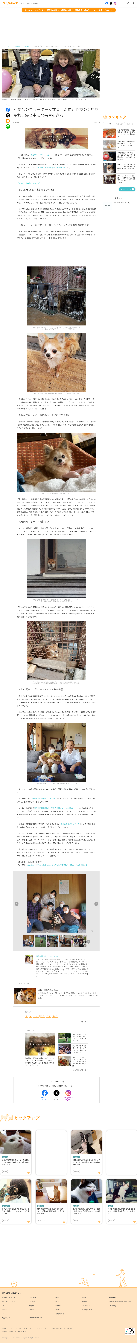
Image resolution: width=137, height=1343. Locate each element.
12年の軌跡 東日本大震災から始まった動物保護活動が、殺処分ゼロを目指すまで (57, 865)
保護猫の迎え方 (67, 10)
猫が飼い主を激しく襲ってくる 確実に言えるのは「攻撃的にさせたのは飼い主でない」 (86, 1211)
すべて (108, 124)
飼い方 (86, 10)
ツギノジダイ (86, 1306)
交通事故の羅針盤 (87, 1310)
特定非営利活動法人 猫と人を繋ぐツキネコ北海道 (54, 808)
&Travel (12, 1301)
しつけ (94, 10)
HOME (8, 46)
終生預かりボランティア (70, 824)
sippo (57, 1297)
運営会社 (4, 1332)
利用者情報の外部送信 (58, 1328)
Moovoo (4, 1310)
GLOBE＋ (58, 1301)
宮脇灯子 (40, 1206)
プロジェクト (40, 10)
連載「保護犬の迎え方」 (48, 989)
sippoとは (29, 10)
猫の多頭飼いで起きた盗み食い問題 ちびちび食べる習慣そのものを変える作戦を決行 (51, 1211)
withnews (5, 1314)
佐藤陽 (110, 1206)
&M (3, 1301)
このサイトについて (8, 1328)
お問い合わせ (22, 1332)
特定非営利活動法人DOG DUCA (44, 798)
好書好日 (58, 1306)
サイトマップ (20, 1328)
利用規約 (69, 1328)
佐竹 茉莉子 (6, 1206)
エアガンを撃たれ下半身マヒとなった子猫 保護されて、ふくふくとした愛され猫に (15, 1211)
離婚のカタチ (6, 1318)
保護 (48, 1016)
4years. (84, 1297)
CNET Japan (32, 1297)
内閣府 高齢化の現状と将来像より (52, 167)
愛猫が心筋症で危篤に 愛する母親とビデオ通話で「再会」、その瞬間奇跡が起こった (15, 1162)
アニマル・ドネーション (40, 155)
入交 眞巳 (76, 1206)
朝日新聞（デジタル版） (9, 1297)
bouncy (31, 1314)
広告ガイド (12, 1332)
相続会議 (84, 1301)
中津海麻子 (76, 1157)
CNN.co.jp (32, 1301)
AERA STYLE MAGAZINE (35, 1318)
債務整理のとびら (60, 1314)
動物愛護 (78, 10)
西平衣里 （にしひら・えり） (47, 956)
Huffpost (31, 1306)
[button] (21, 942)
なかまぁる (58, 1310)
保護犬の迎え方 (53, 10)
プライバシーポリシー (43, 1328)
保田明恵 (5, 1157)
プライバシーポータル (80, 1328)
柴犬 (42, 1016)
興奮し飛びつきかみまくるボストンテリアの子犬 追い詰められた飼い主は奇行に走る (86, 1162)
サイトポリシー (30, 1328)
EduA (3, 1306)
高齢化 (55, 1016)
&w (7, 1301)
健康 (100, 10)
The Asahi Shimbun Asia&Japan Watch (120, 1301)
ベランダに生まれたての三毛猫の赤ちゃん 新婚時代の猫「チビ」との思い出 (121, 1211)
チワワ (36, 1016)
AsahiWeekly (112, 1306)
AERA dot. (32, 1310)
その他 (106, 10)
